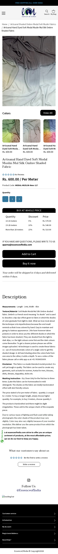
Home (4, 24)
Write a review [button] (29, 464)
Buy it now (29, 263)
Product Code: (8, 185)
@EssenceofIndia (29, 490)
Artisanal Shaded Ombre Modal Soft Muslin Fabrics (33, 24)
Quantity (6, 192)
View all (47, 112)
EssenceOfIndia (21, 551)
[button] (8, 174)
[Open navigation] (7, 13)
